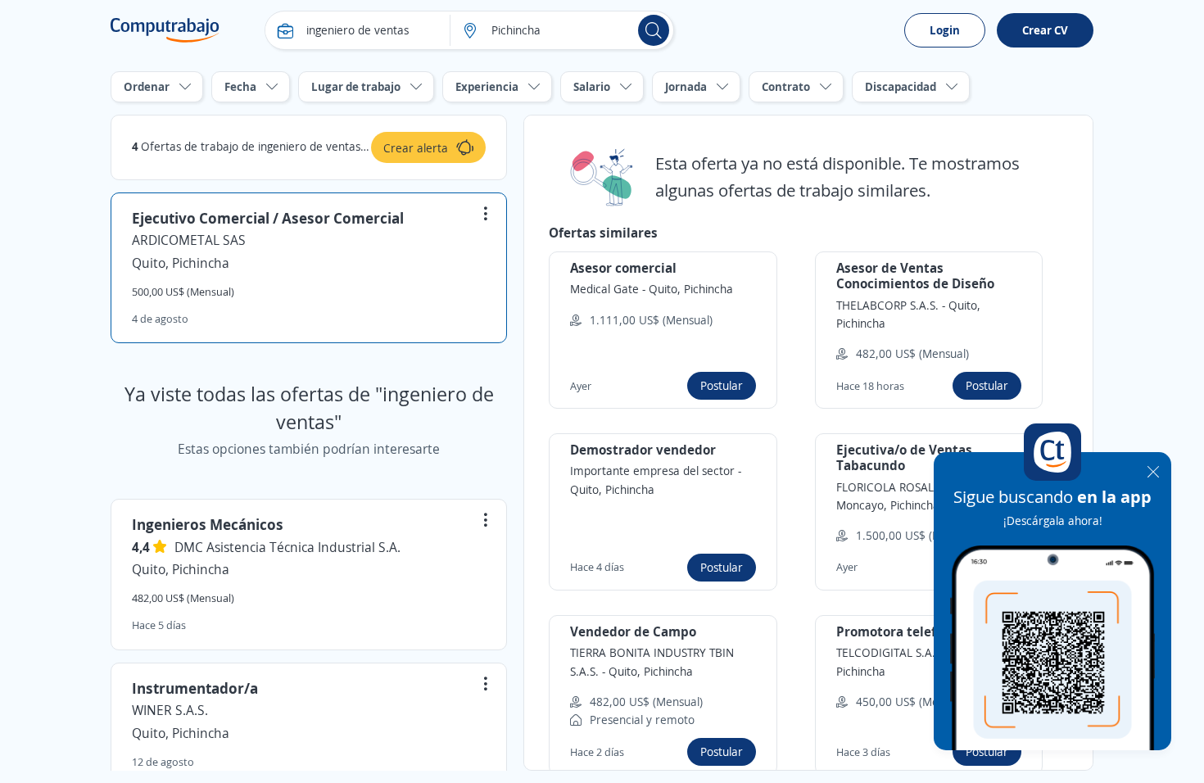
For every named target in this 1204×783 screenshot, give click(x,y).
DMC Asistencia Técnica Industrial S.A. (287, 547)
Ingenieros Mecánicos (207, 524)
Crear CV (1045, 30)
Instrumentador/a (195, 688)
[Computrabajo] (165, 30)
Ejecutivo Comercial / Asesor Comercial (268, 218)
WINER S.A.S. (170, 710)
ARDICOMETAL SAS (189, 240)
